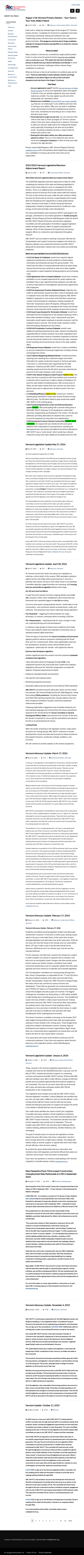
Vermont (11, 71)
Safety (10, 61)
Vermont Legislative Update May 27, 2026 (46, 444)
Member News (13, 52)
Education (11, 43)
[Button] (78, 11)
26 (65, 1521)
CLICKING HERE (56, 1327)
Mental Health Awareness (13, 56)
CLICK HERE (30, 1470)
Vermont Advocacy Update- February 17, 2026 (48, 915)
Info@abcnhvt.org (53, 1540)
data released (30, 1199)
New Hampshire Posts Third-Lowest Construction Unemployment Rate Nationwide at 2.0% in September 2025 (51, 1174)
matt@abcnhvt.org (32, 150)
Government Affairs (12, 47)
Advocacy (11, 27)
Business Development (12, 35)
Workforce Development (12, 81)
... (56, 1521)
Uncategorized (13, 68)
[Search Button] (72, 11)
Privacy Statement (45, 1553)
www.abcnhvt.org (32, 1288)
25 (61, 1521)
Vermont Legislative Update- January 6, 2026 (47, 1055)
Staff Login (76, 5)
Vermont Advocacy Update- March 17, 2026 (46, 753)
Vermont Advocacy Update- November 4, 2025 (48, 1305)
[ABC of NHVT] (15, 7)
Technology (12, 64)
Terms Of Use (31, 1553)
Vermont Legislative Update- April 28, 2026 (46, 564)
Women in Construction (12, 75)
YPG (9, 86)
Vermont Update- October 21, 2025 (43, 1405)
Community (12, 40)
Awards (10, 30)
